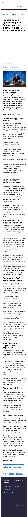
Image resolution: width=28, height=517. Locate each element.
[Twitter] (10, 68)
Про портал (7, 484)
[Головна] (5, 2)
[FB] (4, 68)
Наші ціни (7, 489)
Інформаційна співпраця (12, 486)
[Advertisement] (14, 46)
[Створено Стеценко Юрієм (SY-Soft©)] (20, 505)
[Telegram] (17, 68)
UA (20, 6)
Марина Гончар (7, 64)
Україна (14, 14)
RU (17, 6)
